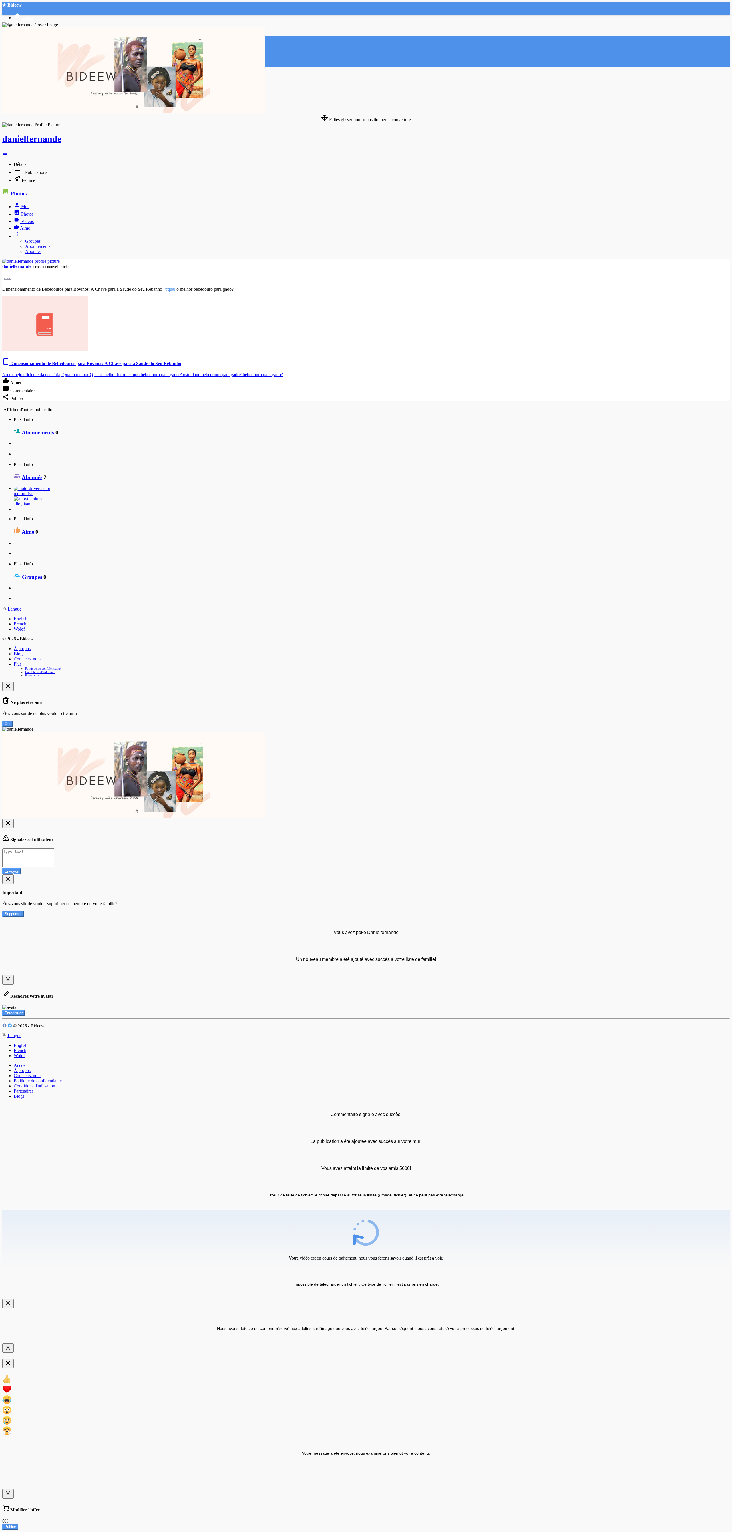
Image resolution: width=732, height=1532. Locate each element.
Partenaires (32, 675)
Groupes (33, 241)
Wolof (19, 629)
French (20, 623)
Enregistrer (14, 1013)
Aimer (15, 382)
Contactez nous (27, 658)
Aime (28, 532)
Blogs (19, 653)
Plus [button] (17, 664)
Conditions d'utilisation (40, 672)
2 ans (7, 278)
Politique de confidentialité (43, 668)
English (20, 618)
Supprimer (13, 914)
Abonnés (33, 251)
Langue (14, 609)
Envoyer (11, 871)
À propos (22, 648)
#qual (170, 289)
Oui (7, 724)
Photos (19, 193)
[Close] (8, 686)
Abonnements (37, 246)
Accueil (21, 1065)
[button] (5, 154)
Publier (10, 1527)
